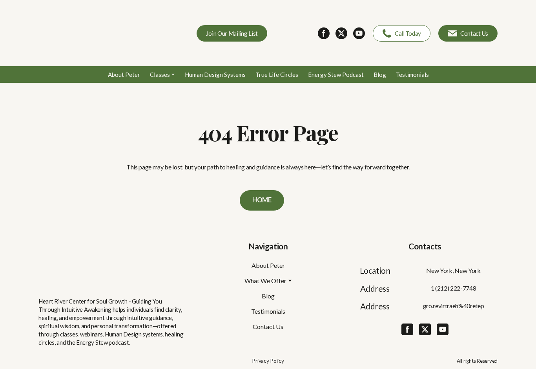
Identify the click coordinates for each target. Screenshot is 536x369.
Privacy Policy (268, 360)
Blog (380, 74)
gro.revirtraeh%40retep (453, 305)
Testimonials (412, 74)
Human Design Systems (215, 74)
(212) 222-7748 (455, 288)
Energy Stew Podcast (336, 74)
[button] (232, 33)
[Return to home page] (95, 33)
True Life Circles (276, 74)
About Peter (124, 74)
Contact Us (268, 326)
